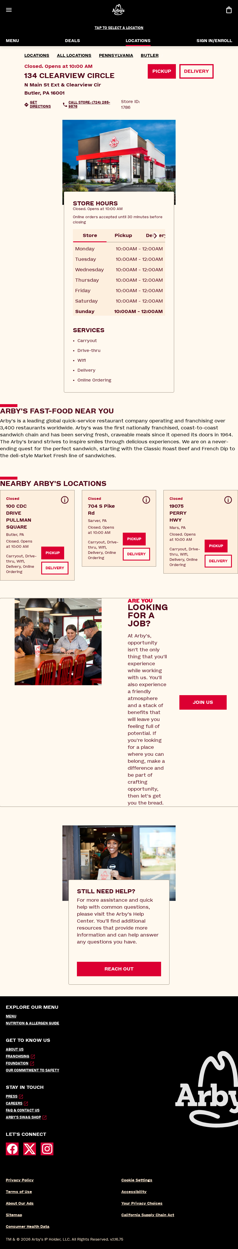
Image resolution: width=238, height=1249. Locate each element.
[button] (37, 535)
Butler (149, 55)
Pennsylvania (116, 55)
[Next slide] (155, 236)
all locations (74, 55)
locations (36, 55)
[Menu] (8, 9)
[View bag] (228, 9)
